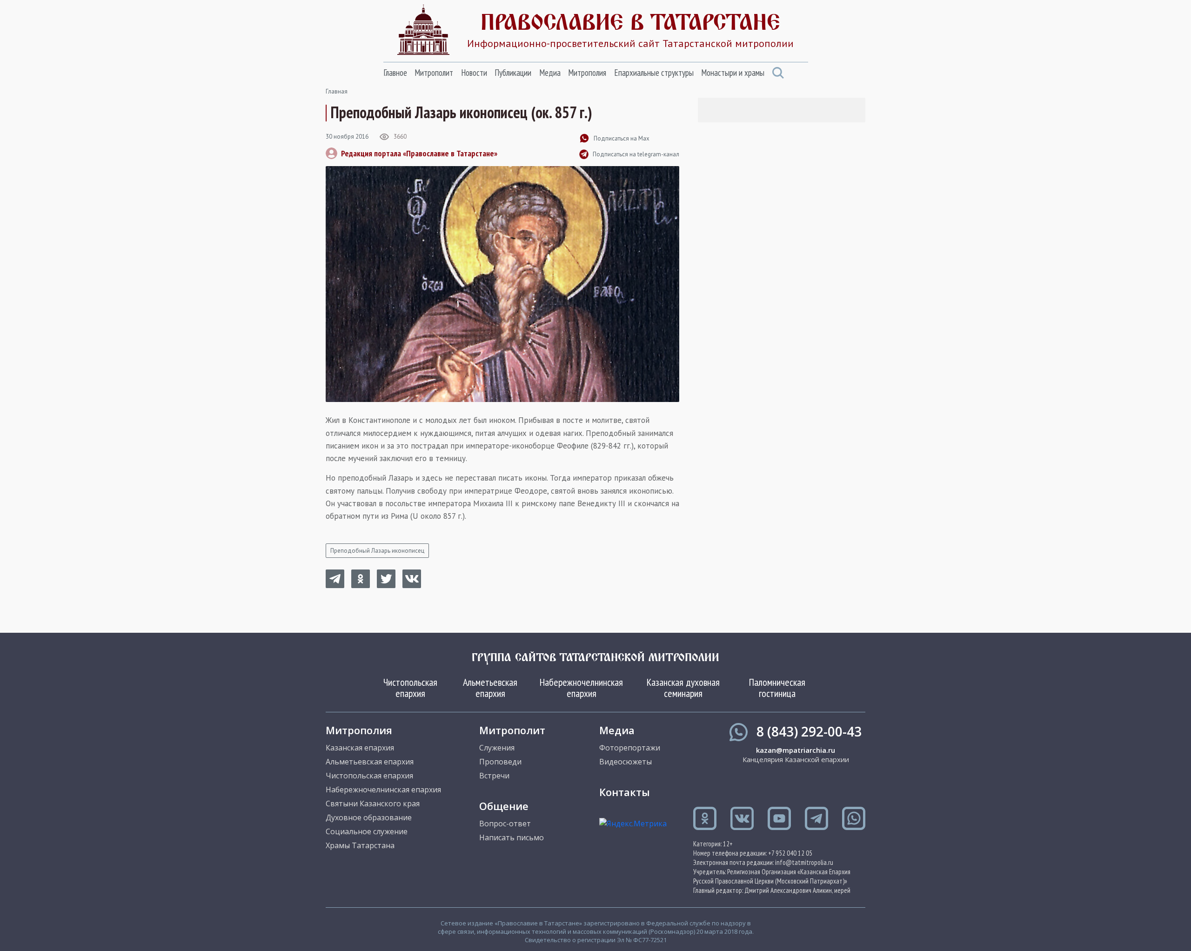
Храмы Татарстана (360, 845)
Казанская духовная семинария (683, 688)
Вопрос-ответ (505, 823)
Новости (474, 72)
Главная (337, 91)
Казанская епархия (360, 747)
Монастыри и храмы (732, 72)
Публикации (513, 72)
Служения (497, 747)
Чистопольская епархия (410, 688)
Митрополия (587, 72)
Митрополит (434, 72)
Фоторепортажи (629, 747)
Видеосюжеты (625, 761)
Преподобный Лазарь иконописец (377, 551)
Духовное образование (369, 817)
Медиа (550, 72)
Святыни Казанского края (373, 803)
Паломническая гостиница (777, 688)
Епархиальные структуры (654, 72)
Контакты (624, 792)
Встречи (494, 775)
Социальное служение (367, 831)
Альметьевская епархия (490, 688)
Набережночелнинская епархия (581, 688)
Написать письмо (511, 837)
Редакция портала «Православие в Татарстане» (419, 153)
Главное (395, 72)
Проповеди (500, 761)
